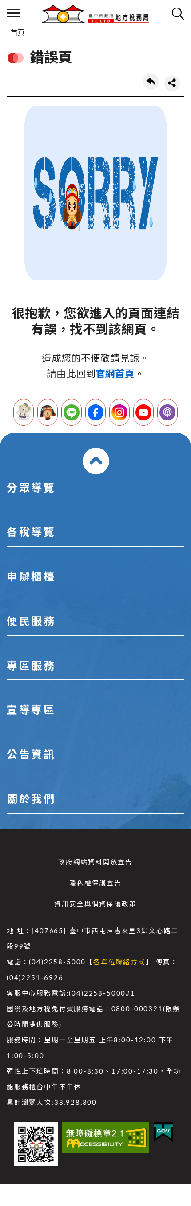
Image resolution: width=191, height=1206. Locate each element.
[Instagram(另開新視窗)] (119, 412)
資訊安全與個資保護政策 (95, 904)
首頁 (18, 33)
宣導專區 (31, 710)
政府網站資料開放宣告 (95, 862)
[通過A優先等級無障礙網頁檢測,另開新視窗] (105, 1137)
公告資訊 (31, 755)
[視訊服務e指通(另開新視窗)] (47, 412)
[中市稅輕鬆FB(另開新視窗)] (95, 412)
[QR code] (36, 1144)
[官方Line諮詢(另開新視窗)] (71, 412)
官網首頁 (115, 374)
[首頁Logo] (95, 13)
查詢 (177, 13)
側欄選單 (13, 13)
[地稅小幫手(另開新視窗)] (23, 412)
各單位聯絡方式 (119, 962)
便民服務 (31, 622)
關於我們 (31, 799)
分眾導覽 (31, 488)
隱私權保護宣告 (95, 883)
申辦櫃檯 (31, 577)
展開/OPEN (96, 461)
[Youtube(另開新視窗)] (143, 412)
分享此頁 (172, 83)
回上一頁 (151, 82)
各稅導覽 (31, 532)
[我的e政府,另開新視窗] (163, 1132)
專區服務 (31, 666)
